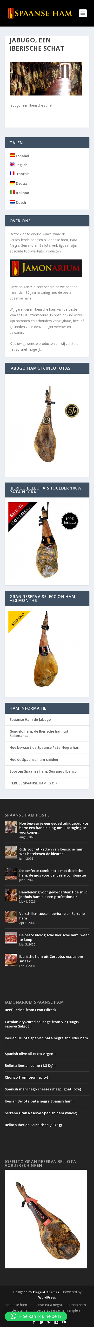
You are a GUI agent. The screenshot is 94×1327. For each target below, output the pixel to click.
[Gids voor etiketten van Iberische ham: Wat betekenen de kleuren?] (11, 852)
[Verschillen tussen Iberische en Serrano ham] (11, 917)
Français (21, 173)
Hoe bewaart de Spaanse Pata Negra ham (45, 747)
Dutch (20, 202)
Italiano (22, 193)
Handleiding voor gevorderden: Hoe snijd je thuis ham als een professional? (53, 894)
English (20, 165)
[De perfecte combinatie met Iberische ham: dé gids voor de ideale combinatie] (11, 874)
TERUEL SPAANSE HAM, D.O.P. (34, 783)
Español (22, 156)
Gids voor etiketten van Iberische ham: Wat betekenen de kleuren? (51, 851)
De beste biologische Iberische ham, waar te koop (54, 937)
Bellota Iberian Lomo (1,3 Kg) (29, 1065)
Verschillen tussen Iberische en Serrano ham (52, 915)
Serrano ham (76, 1304)
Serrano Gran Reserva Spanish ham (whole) (41, 1113)
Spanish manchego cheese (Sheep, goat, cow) (43, 1089)
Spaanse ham (16, 1304)
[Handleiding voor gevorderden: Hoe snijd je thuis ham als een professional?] (11, 895)
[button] (36, 1316)
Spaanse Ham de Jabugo (30, 719)
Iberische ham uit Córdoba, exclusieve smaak (51, 958)
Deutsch (22, 183)
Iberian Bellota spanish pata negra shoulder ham (46, 1038)
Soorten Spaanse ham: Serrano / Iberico (43, 771)
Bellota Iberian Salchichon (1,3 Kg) (33, 1125)
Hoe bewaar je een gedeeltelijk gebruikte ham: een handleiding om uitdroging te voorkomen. (53, 827)
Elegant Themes (46, 1292)
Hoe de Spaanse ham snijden (34, 759)
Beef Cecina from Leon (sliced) (30, 1009)
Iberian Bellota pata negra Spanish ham (39, 1101)
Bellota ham (21, 1310)
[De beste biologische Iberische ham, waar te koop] (11, 938)
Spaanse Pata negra (46, 1304)
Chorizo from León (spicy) (26, 1077)
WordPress (47, 1297)
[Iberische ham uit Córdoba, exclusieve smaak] (11, 960)
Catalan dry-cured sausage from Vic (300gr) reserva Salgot (42, 1024)
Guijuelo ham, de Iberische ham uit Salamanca (39, 733)
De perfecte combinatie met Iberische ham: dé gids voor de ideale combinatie (52, 872)
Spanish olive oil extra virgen (29, 1053)
